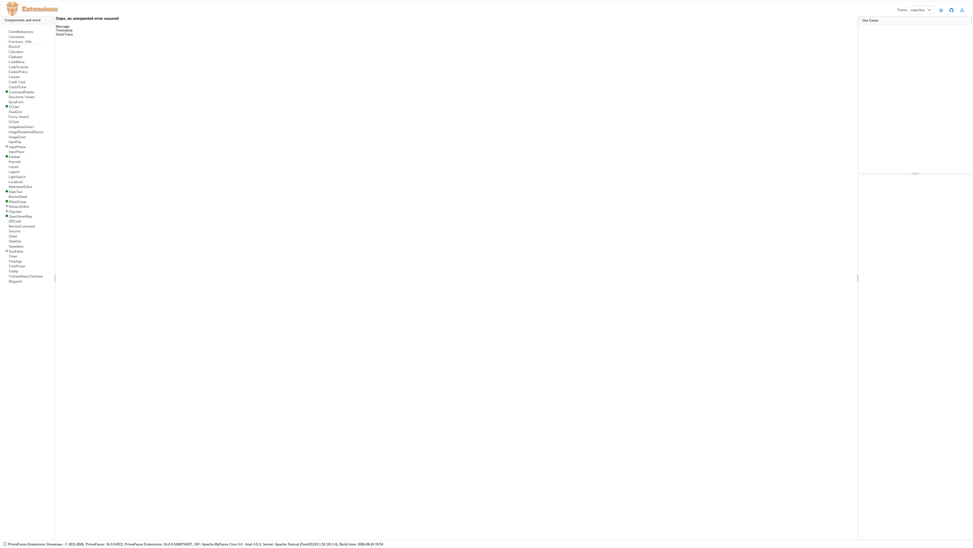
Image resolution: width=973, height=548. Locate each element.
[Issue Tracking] (962, 10)
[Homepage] (941, 10)
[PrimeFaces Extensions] (12, 9)
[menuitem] (25, 32)
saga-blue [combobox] (917, 10)
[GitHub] (952, 10)
